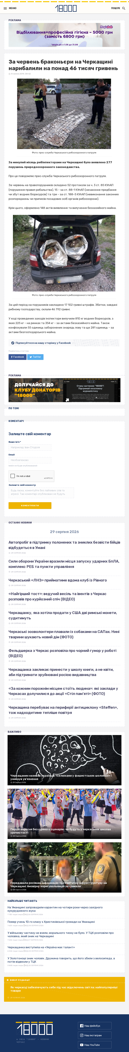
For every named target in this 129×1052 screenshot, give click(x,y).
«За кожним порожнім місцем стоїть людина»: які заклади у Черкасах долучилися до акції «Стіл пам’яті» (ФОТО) (63, 691)
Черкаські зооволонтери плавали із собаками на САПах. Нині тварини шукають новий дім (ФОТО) (64, 634)
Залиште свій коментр (22, 485)
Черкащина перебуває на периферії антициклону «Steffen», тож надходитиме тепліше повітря (63, 710)
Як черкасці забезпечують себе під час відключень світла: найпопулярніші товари (63, 989)
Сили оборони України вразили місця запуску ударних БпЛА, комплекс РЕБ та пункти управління (64, 564)
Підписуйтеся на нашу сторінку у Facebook (43, 342)
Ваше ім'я (15, 442)
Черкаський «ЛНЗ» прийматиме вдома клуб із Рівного (58, 580)
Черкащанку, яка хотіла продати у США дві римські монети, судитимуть (63, 615)
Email (12, 454)
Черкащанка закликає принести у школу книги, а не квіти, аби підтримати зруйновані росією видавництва (61, 672)
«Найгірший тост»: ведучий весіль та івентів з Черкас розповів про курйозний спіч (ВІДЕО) (57, 596)
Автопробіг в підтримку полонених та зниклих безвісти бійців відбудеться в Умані (64, 545)
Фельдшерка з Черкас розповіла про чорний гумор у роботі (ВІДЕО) (62, 653)
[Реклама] (64, 35)
